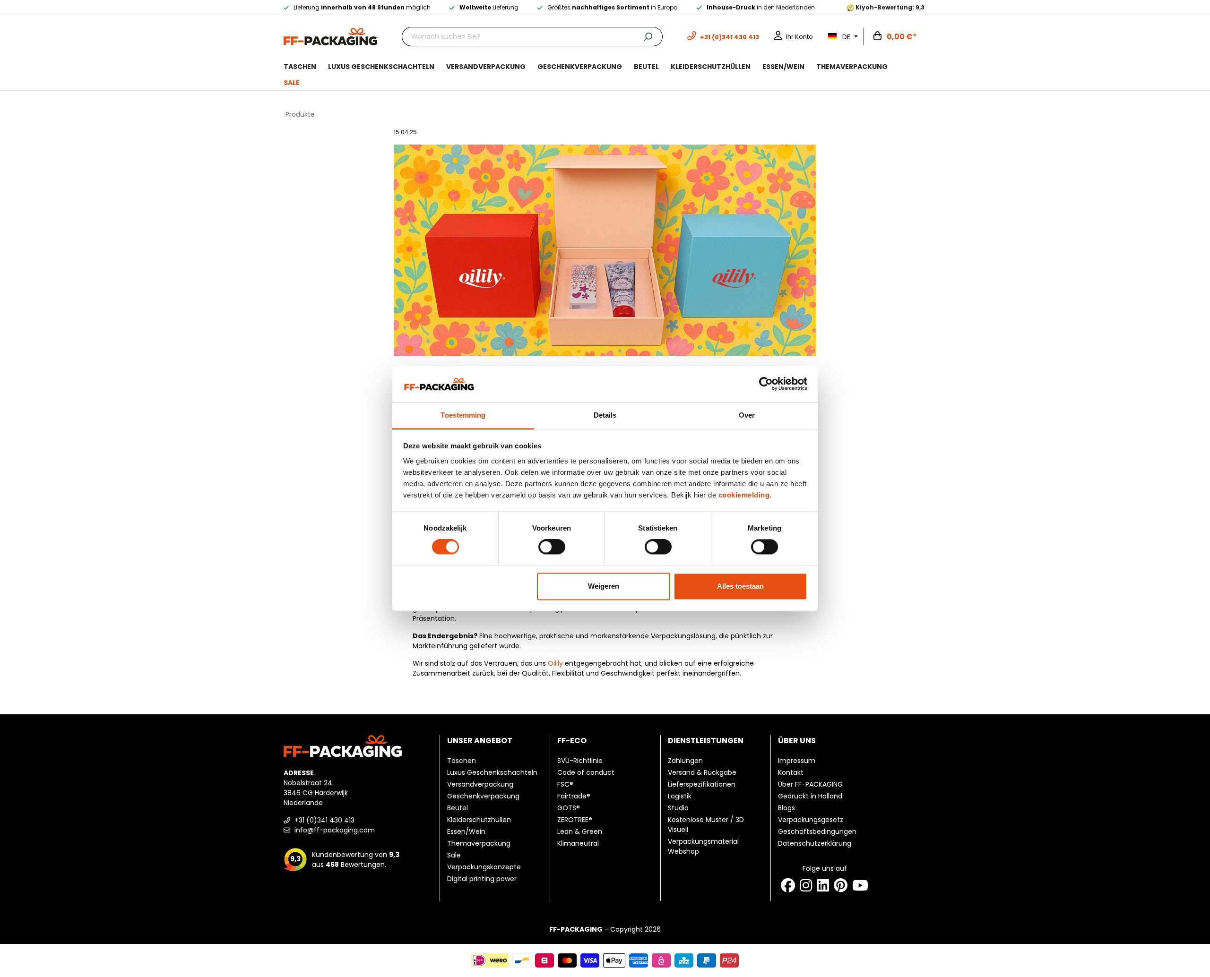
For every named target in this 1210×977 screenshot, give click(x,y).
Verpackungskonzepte (484, 867)
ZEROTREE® (574, 819)
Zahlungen (685, 760)
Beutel (457, 808)
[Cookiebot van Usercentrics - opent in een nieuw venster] (766, 384)
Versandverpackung (480, 784)
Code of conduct (585, 772)
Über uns (797, 740)
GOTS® (568, 808)
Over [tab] (747, 415)
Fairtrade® (573, 796)
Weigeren (603, 586)
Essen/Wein (466, 831)
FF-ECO (572, 740)
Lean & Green (579, 831)
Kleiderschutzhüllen (479, 819)
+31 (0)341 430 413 (323, 820)
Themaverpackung (478, 843)
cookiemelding (744, 495)
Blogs (786, 808)
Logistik (679, 796)
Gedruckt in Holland (810, 796)
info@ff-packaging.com (334, 830)
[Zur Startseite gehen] (330, 36)
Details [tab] (605, 415)
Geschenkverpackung (483, 796)
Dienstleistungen (705, 740)
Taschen (461, 760)
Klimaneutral (578, 843)
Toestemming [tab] (463, 415)
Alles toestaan (740, 586)
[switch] (551, 547)
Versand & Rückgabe (702, 772)
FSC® (565, 784)
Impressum (796, 760)
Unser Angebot (479, 740)
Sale (454, 855)
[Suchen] (648, 36)
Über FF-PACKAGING (810, 784)
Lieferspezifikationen (701, 784)
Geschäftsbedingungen (817, 831)
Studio (678, 808)
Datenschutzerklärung (814, 843)
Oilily (555, 663)
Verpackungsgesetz (810, 819)
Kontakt (791, 772)
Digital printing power (482, 878)
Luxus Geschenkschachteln (492, 772)
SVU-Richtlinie (580, 760)
